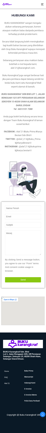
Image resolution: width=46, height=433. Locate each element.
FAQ (6, 377)
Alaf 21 (7, 383)
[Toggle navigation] (37, 4)
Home (6, 371)
